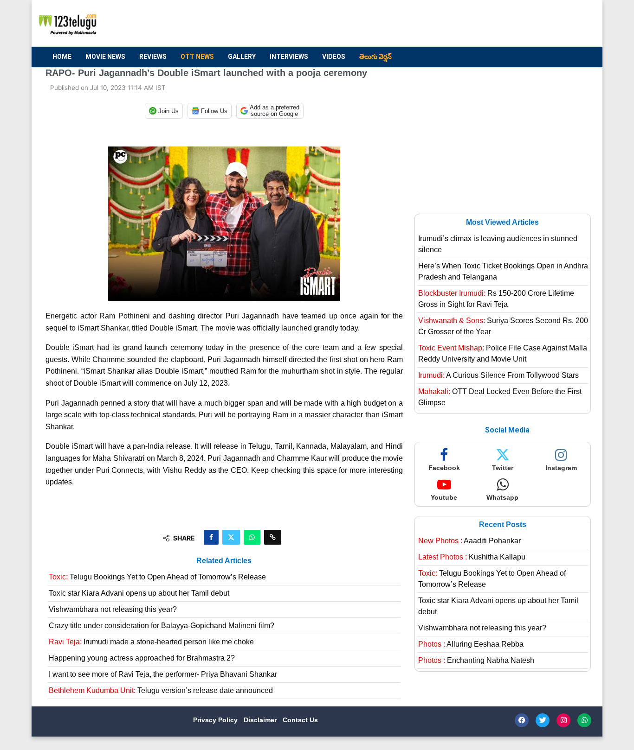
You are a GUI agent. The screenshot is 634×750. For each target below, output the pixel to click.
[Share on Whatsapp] (252, 537)
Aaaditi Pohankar (469, 541)
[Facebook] (522, 720)
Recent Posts (502, 524)
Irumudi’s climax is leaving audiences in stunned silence (497, 244)
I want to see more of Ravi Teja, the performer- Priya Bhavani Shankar (163, 674)
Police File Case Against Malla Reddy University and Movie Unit (502, 353)
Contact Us (300, 720)
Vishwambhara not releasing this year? (113, 609)
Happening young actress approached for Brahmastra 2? (142, 658)
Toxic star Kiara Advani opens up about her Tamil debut (139, 593)
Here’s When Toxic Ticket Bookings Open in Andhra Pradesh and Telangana (503, 271)
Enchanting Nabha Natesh (476, 660)
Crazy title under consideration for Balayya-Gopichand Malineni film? (161, 625)
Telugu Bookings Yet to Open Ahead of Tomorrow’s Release (157, 577)
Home (61, 56)
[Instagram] (563, 720)
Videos (333, 56)
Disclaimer (261, 720)
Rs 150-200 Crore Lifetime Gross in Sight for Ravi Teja (496, 298)
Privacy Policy (216, 720)
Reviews (153, 56)
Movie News (105, 56)
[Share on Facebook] (211, 537)
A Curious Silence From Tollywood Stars (498, 375)
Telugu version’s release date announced (161, 690)
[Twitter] (543, 720)
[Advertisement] (420, 23)
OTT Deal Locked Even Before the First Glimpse (500, 397)
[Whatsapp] (584, 720)
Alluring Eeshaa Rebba (471, 644)
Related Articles (224, 561)
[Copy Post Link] (272, 537)
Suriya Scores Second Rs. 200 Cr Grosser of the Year (503, 326)
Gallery (242, 56)
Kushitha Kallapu (471, 557)
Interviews (289, 56)
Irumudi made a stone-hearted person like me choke (151, 642)
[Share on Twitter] (231, 537)
